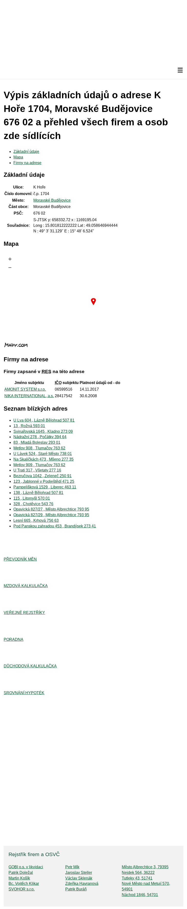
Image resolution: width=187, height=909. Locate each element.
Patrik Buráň (76, 889)
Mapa (18, 157)
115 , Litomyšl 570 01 (31, 498)
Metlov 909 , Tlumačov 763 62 (39, 465)
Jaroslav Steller (78, 872)
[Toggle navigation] (180, 70)
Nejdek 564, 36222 (138, 872)
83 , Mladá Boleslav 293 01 (36, 442)
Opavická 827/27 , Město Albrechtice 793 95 (51, 509)
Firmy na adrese (27, 163)
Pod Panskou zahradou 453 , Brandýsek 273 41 (54, 526)
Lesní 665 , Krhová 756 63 (36, 520)
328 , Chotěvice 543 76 (33, 504)
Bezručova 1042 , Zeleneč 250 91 (42, 476)
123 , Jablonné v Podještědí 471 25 (43, 481)
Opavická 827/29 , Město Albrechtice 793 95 (51, 515)
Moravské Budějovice (52, 200)
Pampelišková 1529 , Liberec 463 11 (44, 487)
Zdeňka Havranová (81, 883)
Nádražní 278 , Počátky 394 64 (39, 437)
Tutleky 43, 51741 (137, 878)
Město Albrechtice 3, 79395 (145, 867)
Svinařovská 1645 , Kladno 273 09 (43, 431)
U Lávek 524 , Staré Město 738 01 (42, 454)
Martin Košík (19, 878)
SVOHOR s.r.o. (22, 889)
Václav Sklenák (78, 878)
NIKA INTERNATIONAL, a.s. (29, 396)
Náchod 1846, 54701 (140, 895)
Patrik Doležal (21, 872)
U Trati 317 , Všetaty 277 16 (37, 470)
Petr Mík (72, 867)
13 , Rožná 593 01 (29, 426)
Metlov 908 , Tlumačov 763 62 (39, 448)
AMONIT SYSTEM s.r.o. (25, 389)
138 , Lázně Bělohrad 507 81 (38, 493)
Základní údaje (26, 151)
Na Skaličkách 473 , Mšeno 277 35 (43, 459)
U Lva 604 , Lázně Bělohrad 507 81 (44, 420)
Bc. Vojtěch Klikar (24, 883)
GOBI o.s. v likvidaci (26, 867)
